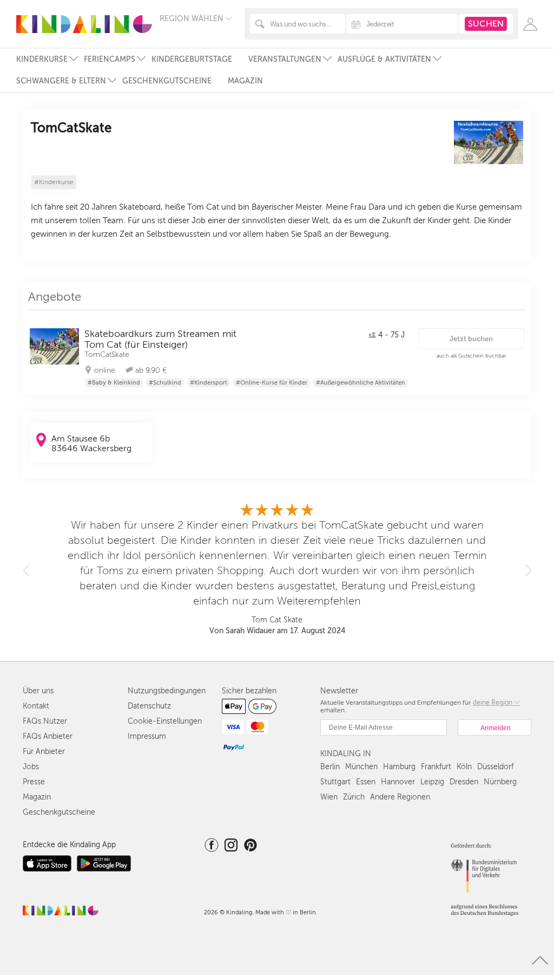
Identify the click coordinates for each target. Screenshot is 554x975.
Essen (365, 782)
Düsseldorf (495, 767)
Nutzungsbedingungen (167, 691)
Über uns (38, 691)
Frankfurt (436, 767)
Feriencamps (109, 59)
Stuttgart (335, 782)
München (361, 767)
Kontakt (36, 706)
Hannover (398, 782)
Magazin (245, 81)
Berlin (330, 767)
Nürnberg (500, 782)
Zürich (354, 797)
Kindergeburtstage (191, 59)
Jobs (31, 767)
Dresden (464, 782)
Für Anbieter (44, 752)
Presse (34, 782)
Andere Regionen (400, 797)
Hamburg (399, 767)
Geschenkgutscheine (167, 81)
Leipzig (432, 782)
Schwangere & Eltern (61, 81)
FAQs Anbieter (47, 736)
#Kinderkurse (54, 182)
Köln (464, 767)
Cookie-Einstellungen (165, 721)
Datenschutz (149, 706)
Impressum (147, 736)
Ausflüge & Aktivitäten (384, 59)
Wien (329, 797)
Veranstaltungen (284, 59)
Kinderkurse (42, 59)
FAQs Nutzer (45, 721)
